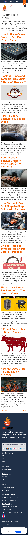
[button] (25, 6)
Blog (3, 458)
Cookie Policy (14, 524)
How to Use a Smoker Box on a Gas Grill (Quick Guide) (14, 37)
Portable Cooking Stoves (8, 487)
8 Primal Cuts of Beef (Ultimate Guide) (14, 331)
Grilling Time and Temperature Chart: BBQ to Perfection (13, 248)
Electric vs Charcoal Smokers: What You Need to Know (13, 290)
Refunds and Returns (7, 469)
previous (4, 410)
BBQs (3, 482)
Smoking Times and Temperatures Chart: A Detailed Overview (13, 78)
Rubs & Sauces (5, 490)
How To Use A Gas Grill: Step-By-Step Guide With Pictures (13, 206)
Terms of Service (6, 521)
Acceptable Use (6, 524)
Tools (3, 479)
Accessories (5, 476)
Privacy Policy (14, 521)
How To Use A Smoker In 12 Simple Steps (13, 118)
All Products (5, 455)
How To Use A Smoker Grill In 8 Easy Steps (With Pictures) (11, 162)
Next (25, 410)
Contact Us (4, 464)
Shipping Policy (5, 466)
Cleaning (4, 484)
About (3, 461)
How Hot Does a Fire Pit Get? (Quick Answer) (13, 371)
